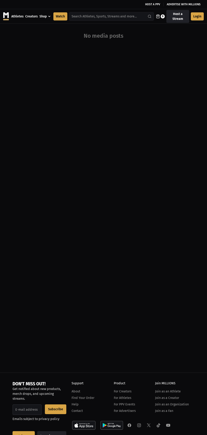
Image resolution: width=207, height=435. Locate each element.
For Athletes (122, 398)
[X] (149, 425)
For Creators (122, 391)
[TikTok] (158, 425)
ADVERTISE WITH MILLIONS (184, 4)
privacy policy (49, 419)
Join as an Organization (172, 404)
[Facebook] (129, 425)
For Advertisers (125, 411)
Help (75, 404)
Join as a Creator (167, 398)
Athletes (17, 16)
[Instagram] (139, 425)
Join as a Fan (164, 411)
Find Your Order (83, 398)
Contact (77, 411)
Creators (31, 16)
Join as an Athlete (168, 391)
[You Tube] (168, 425)
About (76, 391)
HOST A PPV (152, 4)
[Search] (150, 16)
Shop (43, 16)
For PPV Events (124, 404)
